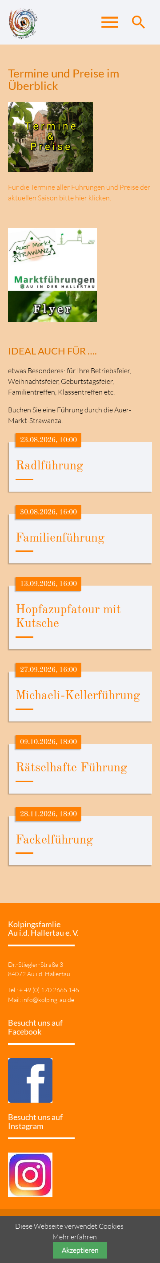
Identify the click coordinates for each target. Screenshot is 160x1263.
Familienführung (60, 538)
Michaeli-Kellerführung (78, 696)
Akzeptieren (80, 1250)
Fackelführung (54, 840)
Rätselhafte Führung (71, 768)
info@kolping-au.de (48, 999)
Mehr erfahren (74, 1236)
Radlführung (49, 466)
